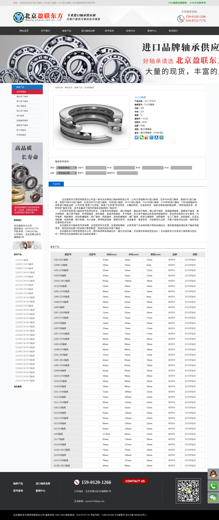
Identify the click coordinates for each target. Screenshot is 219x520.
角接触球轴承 (22, 120)
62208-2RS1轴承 (62, 465)
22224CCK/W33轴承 (25, 310)
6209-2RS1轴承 (61, 360)
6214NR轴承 (60, 444)
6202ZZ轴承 (60, 407)
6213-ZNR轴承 (61, 418)
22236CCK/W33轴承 (25, 335)
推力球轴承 (21, 130)
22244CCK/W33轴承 (25, 347)
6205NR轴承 (60, 275)
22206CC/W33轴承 (24, 268)
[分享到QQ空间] (162, 137)
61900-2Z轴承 (60, 265)
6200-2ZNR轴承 (62, 297)
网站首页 (24, 31)
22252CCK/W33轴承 (25, 356)
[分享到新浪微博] (147, 137)
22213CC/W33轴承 (24, 285)
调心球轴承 (21, 106)
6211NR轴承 (60, 397)
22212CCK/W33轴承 (25, 281)
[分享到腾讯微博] (152, 137)
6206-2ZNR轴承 (62, 291)
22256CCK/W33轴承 (25, 360)
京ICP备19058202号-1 (136, 515)
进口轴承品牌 (88, 31)
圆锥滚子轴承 (22, 125)
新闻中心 (151, 31)
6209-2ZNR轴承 (62, 365)
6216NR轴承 (60, 455)
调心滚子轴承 (22, 111)
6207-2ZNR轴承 (62, 333)
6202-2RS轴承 (61, 355)
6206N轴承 (59, 307)
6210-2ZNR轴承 (62, 376)
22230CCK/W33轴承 (25, 322)
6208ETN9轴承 (61, 349)
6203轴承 (58, 434)
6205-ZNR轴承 (61, 270)
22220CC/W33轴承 (24, 306)
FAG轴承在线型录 (178, 3)
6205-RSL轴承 (61, 260)
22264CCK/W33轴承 (25, 368)
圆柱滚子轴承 (22, 96)
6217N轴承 (59, 439)
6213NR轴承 (60, 413)
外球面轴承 (21, 135)
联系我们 (173, 31)
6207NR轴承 (60, 328)
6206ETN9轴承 (61, 302)
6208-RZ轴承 (60, 344)
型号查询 (109, 31)
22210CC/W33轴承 (24, 277)
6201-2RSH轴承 (62, 312)
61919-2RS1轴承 (62, 281)
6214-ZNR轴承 (61, 460)
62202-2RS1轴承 (62, 450)
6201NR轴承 (60, 323)
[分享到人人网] (157, 137)
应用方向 (130, 31)
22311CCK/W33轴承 (25, 376)
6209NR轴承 (60, 370)
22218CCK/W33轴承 (25, 297)
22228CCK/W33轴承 (25, 318)
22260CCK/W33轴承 (25, 364)
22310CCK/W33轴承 (25, 372)
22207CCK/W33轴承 (25, 272)
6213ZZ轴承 (60, 429)
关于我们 (45, 31)
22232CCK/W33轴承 (25, 326)
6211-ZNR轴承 (61, 392)
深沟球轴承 (21, 92)
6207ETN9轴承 (61, 318)
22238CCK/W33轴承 (25, 339)
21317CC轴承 (21, 260)
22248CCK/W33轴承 (25, 351)
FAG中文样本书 (198, 3)
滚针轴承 (20, 116)
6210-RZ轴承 (60, 381)
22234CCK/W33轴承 (25, 331)
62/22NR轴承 (60, 286)
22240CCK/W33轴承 (25, 343)
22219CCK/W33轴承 (25, 301)
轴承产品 (66, 31)
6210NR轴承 (60, 386)
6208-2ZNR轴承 (62, 339)
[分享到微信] (142, 137)
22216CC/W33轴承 (24, 293)
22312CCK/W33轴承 (25, 381)
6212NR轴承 (60, 423)
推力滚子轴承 (22, 101)
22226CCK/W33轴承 (25, 314)
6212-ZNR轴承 (61, 402)
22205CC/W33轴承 (24, 264)
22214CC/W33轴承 (24, 289)
